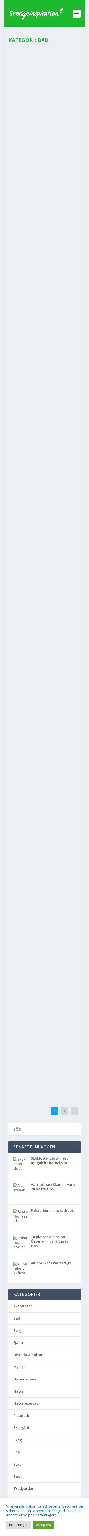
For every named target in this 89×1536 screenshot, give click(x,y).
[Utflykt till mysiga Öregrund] (44, 652)
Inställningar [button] (18, 1524)
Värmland (43, 602)
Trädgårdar (23, 1488)
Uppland (58, 211)
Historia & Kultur (32, 833)
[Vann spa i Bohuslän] (44, 68)
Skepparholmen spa (42, 203)
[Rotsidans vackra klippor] (44, 285)
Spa (52, 106)
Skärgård (51, 675)
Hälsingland (29, 449)
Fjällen (18, 1342)
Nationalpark (57, 979)
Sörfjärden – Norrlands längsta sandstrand (43, 436)
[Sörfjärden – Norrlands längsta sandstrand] (44, 401)
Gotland (40, 979)
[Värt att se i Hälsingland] (44, 499)
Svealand (44, 211)
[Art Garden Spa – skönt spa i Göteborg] (44, 730)
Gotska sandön (36, 971)
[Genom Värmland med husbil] (44, 578)
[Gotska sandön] (44, 961)
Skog (31, 333)
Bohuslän (27, 106)
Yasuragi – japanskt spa (42, 1047)
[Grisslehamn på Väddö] (44, 809)
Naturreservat (62, 328)
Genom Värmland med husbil (39, 591)
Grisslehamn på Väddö (36, 822)
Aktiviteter (20, 602)
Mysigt (25, 211)
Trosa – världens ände (38, 896)
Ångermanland (23, 328)
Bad (16, 106)
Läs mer (23, 136)
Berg (24, 522)
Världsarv (42, 333)
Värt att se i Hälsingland (32, 512)
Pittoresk (37, 675)
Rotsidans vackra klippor (39, 317)
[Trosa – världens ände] (44, 883)
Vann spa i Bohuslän (44, 97)
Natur (47, 328)
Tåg (16, 1476)
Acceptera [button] (43, 1524)
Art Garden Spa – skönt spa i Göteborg (37, 746)
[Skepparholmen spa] (44, 174)
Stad (62, 675)
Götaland (41, 106)
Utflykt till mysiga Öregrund (42, 665)
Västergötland (47, 759)
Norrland (19, 333)
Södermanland (37, 911)
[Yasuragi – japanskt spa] (44, 1034)
